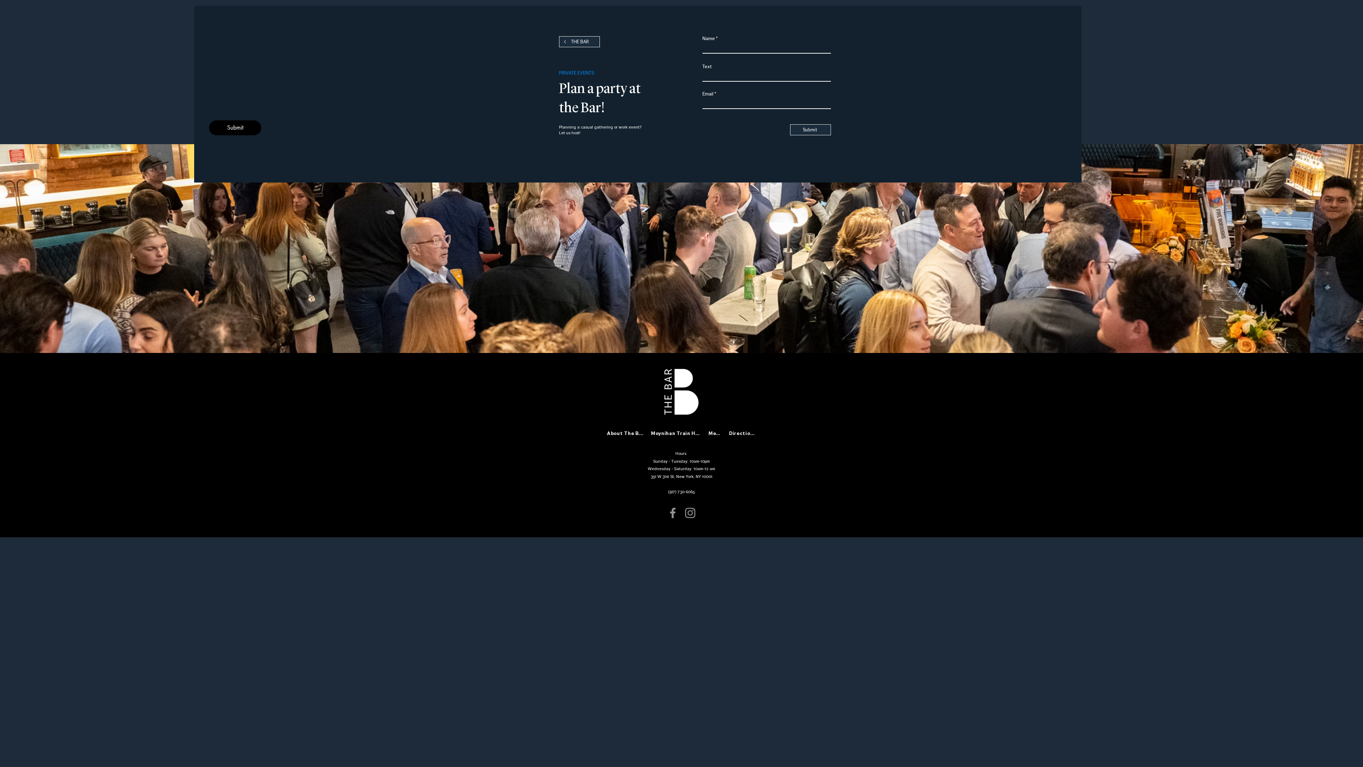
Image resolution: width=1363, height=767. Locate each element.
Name (708, 38)
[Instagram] (690, 513)
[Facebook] (673, 513)
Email (707, 94)
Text (707, 66)
